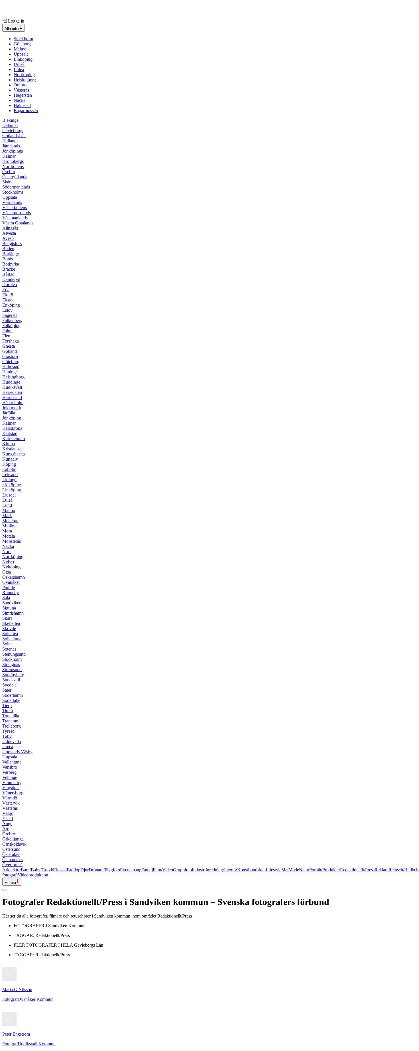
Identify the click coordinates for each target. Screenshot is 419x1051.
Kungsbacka (13, 453)
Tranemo (10, 720)
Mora (7, 530)
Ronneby (10, 592)
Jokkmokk (11, 407)
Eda (5, 289)
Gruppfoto (182, 869)
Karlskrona (12, 428)
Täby (7, 736)
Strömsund (12, 669)
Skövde (9, 628)
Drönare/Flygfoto (104, 869)
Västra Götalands (17, 222)
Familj (147, 869)
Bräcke (8, 269)
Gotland (9, 351)
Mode (293, 869)
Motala (8, 536)
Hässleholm (12, 402)
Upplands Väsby (17, 751)
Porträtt (315, 869)
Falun (7, 330)
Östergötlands (14, 176)
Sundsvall (11, 679)
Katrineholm (13, 438)
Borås (7, 258)
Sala (6, 597)
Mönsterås (11, 541)
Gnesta (8, 346)
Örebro (20, 84)
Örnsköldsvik (14, 844)
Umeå (19, 64)
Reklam (382, 869)
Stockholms (12, 192)
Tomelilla (10, 715)
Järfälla (8, 412)
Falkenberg (12, 320)
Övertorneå (12, 864)
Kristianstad (13, 448)
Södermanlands (16, 187)
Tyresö (8, 731)
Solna (7, 643)
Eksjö (7, 299)
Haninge (10, 371)
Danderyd (11, 279)
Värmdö (9, 797)
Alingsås (10, 228)
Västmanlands (15, 217)
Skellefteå (11, 623)
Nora (6, 551)
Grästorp (10, 356)
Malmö (20, 48)
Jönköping (11, 418)
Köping (9, 464)
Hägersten (23, 95)
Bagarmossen (26, 110)
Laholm (9, 469)
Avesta (8, 238)
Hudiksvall (12, 387)
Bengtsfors (12, 243)
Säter (6, 690)
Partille (8, 587)
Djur (84, 869)
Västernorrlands (16, 212)
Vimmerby (11, 782)
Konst (242, 869)
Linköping (23, 59)
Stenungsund (14, 654)
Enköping (11, 305)
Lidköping (11, 484)
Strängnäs (11, 664)
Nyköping (11, 566)
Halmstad (22, 105)
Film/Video (163, 869)
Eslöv (7, 310)
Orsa (6, 572)
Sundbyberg (13, 674)
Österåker (11, 854)
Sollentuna (11, 638)
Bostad (60, 869)
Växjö (7, 813)
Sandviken (11, 602)
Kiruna (8, 443)
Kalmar (9, 156)
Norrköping (24, 74)
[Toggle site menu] (4, 889)
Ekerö (7, 294)
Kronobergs (13, 161)
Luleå (19, 69)
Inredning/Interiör (221, 869)
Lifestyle (273, 869)
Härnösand (12, 397)
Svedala (9, 685)
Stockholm (23, 38)
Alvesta (9, 233)
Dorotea (9, 284)
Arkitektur (11, 869)
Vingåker (10, 787)
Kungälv (10, 459)
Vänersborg (12, 792)
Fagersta (9, 315)
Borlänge (10, 253)
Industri (199, 869)
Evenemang (130, 869)
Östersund (11, 849)
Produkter (331, 869)
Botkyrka (10, 264)
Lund (7, 505)
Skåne (7, 181)
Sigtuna (9, 608)
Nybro (8, 561)
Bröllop (73, 869)
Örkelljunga (13, 839)
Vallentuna (11, 762)
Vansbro (9, 767)
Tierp (7, 705)
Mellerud (10, 520)
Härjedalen (12, 392)
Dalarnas (10, 125)
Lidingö (9, 479)
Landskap (257, 869)
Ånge (7, 823)
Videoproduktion (33, 874)
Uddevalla (11, 741)
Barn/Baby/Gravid (37, 869)
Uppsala (21, 54)
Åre (5, 828)
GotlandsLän (14, 135)
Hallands (10, 140)
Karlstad (9, 433)
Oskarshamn (13, 577)
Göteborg (22, 43)
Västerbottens (14, 207)
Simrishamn (13, 613)
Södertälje (11, 700)
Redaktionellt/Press (357, 869)
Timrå (7, 710)
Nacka (19, 100)
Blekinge (10, 120)
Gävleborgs (12, 130)
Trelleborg (11, 726)
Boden (8, 248)
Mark (7, 515)
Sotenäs (9, 649)
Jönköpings (12, 151)
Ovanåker (11, 582)
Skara (7, 618)
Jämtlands (11, 145)
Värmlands (12, 202)
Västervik (11, 803)
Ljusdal (9, 495)
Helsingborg (25, 79)
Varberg (9, 772)
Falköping (11, 325)
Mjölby (8, 525)
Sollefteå (10, 633)
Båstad (8, 274)
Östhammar (12, 859)
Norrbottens (13, 166)
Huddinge (11, 382)
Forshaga (10, 341)
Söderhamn (12, 695)
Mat (284, 869)
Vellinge (9, 777)
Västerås (21, 90)
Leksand (10, 474)
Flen (6, 335)
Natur (304, 869)
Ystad (7, 818)
